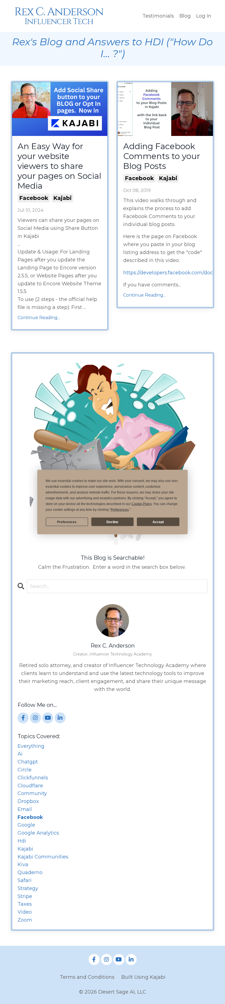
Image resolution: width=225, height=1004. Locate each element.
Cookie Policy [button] (141, 504)
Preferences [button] (120, 510)
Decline (112, 522)
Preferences (67, 522)
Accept (158, 522)
